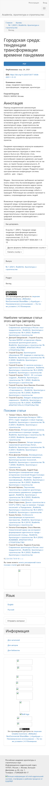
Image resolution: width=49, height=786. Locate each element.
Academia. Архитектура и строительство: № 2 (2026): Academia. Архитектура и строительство (27, 392)
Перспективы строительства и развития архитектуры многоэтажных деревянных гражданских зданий (25, 491)
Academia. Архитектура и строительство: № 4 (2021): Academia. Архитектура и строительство (26, 509)
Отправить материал (16, 620)
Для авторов (13, 645)
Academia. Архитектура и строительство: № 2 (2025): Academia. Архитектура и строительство (26, 360)
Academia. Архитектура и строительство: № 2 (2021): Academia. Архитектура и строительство (26, 424)
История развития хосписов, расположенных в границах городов (26, 430)
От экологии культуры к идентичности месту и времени (26, 366)
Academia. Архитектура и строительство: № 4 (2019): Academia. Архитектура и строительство (25, 522)
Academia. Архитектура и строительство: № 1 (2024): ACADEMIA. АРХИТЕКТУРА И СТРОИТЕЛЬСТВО (26, 347)
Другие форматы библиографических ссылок (26, 247)
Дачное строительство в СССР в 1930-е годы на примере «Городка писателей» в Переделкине (27, 504)
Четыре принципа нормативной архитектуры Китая (25, 443)
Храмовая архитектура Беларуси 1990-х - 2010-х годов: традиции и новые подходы (26, 418)
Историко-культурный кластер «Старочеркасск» (21, 388)
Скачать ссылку (14, 251)
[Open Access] (24, 662)
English (10, 604)
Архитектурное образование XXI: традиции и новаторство (26, 353)
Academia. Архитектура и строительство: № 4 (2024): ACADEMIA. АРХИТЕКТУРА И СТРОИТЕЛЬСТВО (25, 402)
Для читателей (14, 640)
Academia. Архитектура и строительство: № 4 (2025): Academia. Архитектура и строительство (26, 370)
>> (22, 558)
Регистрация (34, 2)
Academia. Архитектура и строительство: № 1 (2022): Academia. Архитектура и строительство (24, 380)
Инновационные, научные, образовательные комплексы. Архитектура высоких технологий (26, 457)
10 (18, 558)
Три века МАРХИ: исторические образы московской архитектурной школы (25, 341)
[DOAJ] (24, 688)
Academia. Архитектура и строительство (23, 14)
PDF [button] (24, 64)
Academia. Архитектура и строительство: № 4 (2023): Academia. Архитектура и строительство (26, 332)
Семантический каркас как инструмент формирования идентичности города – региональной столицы (25, 532)
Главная (9, 22)
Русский (11, 609)
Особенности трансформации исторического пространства (22, 517)
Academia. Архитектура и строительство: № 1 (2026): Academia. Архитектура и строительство (26, 464)
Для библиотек (14, 650)
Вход (45, 2)
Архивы (19, 22)
